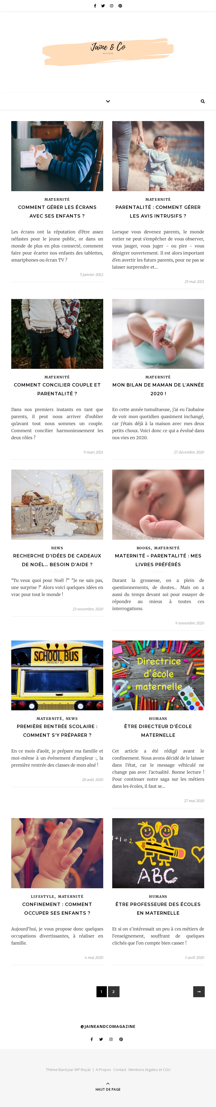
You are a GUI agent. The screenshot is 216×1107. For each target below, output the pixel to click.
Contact (119, 1069)
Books (144, 548)
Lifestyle (43, 896)
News (57, 548)
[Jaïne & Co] (108, 47)
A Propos (103, 1069)
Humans (158, 719)
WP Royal (82, 1069)
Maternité (57, 199)
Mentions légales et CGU (149, 1069)
